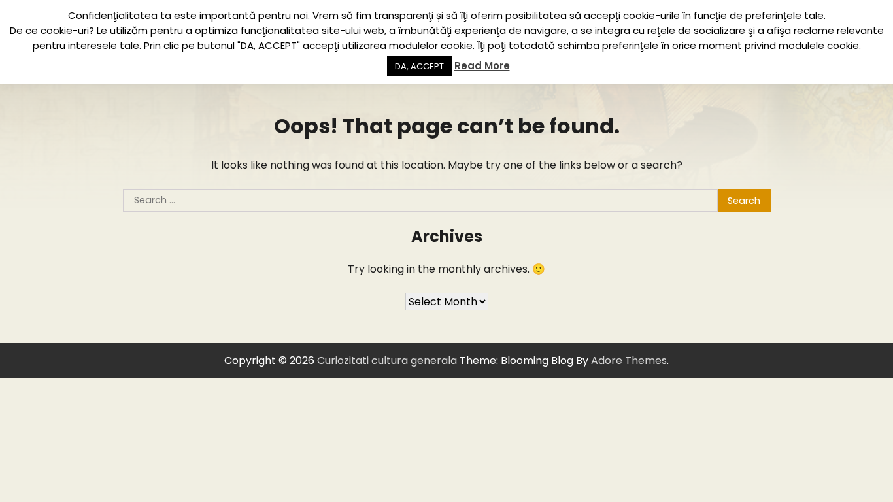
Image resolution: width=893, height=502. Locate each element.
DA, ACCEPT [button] (419, 66)
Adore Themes (629, 360)
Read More (482, 66)
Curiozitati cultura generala (387, 360)
